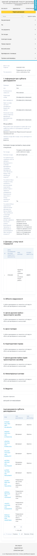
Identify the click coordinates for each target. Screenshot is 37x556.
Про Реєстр (4, 8)
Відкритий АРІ (16, 8)
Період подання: (6, 44)
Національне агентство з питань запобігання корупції (20, 553)
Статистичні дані (30, 8)
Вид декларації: (5, 20)
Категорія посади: (6, 39)
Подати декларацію (18, 12)
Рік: (2, 25)
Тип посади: (4, 34)
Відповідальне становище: (8, 53)
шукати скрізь (32, 16)
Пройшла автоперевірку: (8, 58)
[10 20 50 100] (18, 526)
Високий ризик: (5, 48)
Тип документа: (5, 29)
